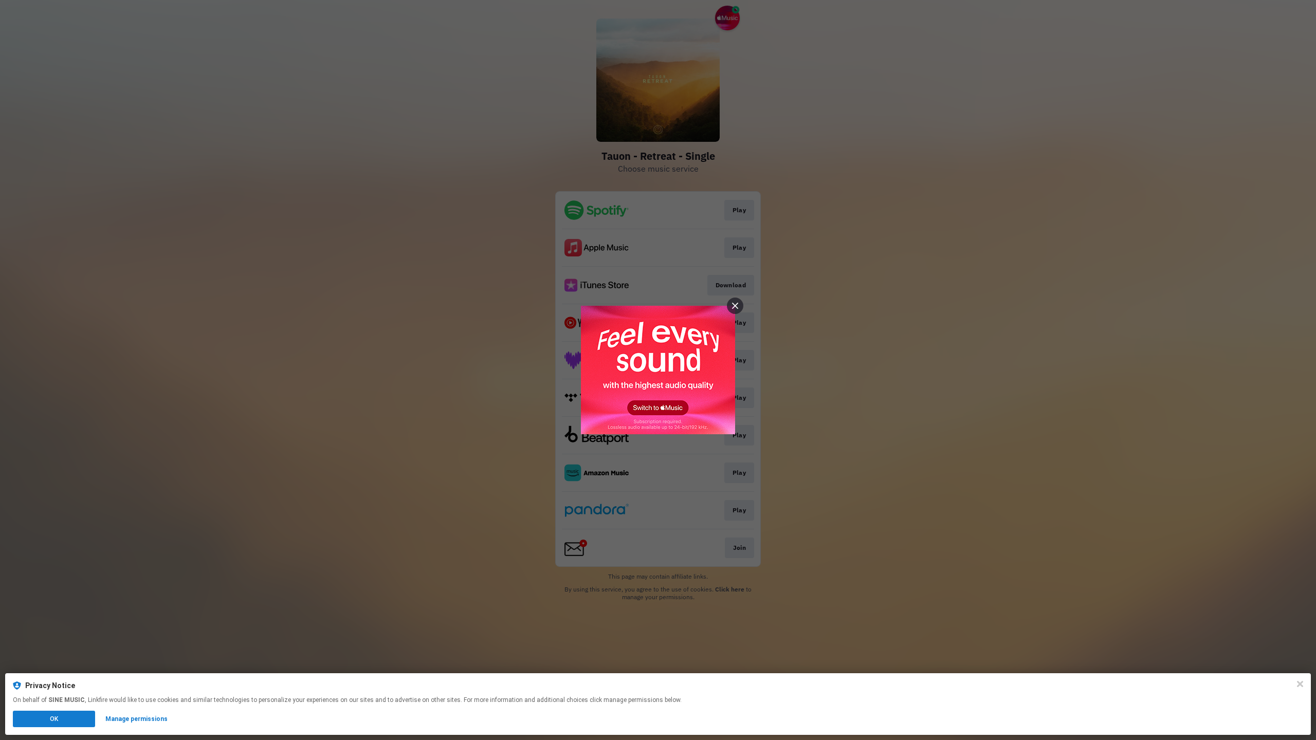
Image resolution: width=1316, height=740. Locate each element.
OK (54, 719)
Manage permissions (136, 719)
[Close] (1300, 684)
